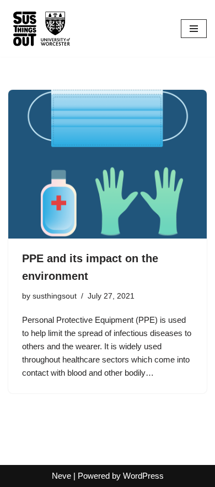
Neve (61, 475)
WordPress (143, 475)
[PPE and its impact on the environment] (107, 164)
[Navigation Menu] (194, 28)
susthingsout (55, 296)
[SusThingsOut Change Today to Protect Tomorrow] (41, 28)
